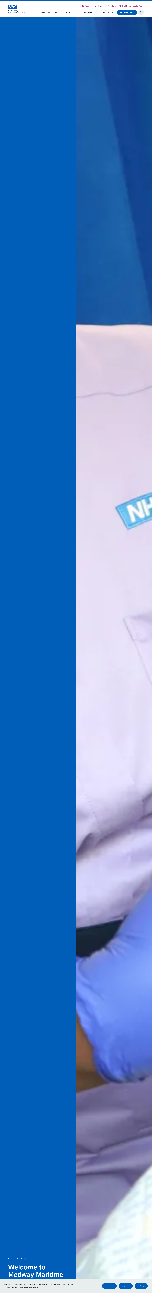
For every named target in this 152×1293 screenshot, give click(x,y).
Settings (141, 1286)
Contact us (105, 12)
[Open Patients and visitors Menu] (60, 12)
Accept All (109, 1286)
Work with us (126, 12)
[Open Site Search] (141, 12)
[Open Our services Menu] (78, 12)
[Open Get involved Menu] (96, 12)
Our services (70, 12)
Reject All (125, 1286)
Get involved (88, 12)
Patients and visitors (49, 12)
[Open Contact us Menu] (112, 12)
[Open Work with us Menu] (134, 12)
